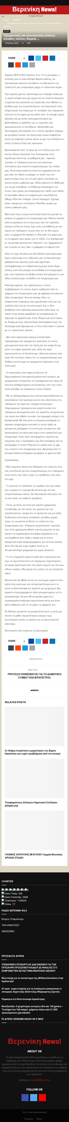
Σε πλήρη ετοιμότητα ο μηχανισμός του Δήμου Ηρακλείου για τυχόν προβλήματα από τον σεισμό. (33, 752)
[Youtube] (42, 1097)
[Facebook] (25, 1097)
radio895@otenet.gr (40, 1080)
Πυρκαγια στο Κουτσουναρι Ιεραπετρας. (23, 999)
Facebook (28, 1119)
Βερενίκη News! (34, 10)
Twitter (39, 1119)
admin (34, 690)
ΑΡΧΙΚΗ (6, 31)
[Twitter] (33, 1097)
